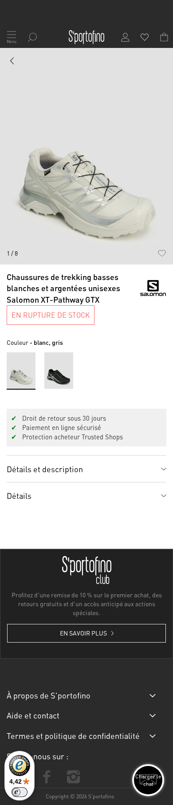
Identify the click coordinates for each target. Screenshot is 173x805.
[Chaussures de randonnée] (12, 62)
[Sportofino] (86, 37)
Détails (19, 495)
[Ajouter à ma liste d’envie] (161, 253)
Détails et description (45, 469)
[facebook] (46, 777)
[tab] (86, 468)
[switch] (20, 792)
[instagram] (73, 777)
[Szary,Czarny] (58, 370)
